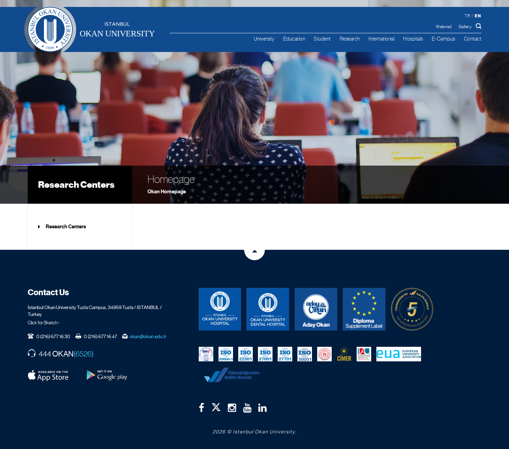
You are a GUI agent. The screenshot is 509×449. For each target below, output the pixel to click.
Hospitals (413, 39)
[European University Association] (398, 353)
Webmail (444, 26)
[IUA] (364, 353)
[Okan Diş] (268, 309)
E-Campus (443, 39)
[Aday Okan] (316, 309)
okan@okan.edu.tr (148, 336)
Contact (473, 39)
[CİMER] (344, 353)
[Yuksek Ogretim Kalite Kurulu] (412, 309)
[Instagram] (232, 408)
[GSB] (324, 353)
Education (294, 39)
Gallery (465, 26)
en (478, 15)
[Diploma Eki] (364, 309)
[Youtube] (247, 408)
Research (350, 39)
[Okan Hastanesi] (220, 309)
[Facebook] (201, 408)
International (381, 39)
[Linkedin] (262, 408)
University (264, 39)
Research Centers (76, 184)
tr (467, 16)
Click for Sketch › (44, 322)
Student (322, 39)
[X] (216, 406)
